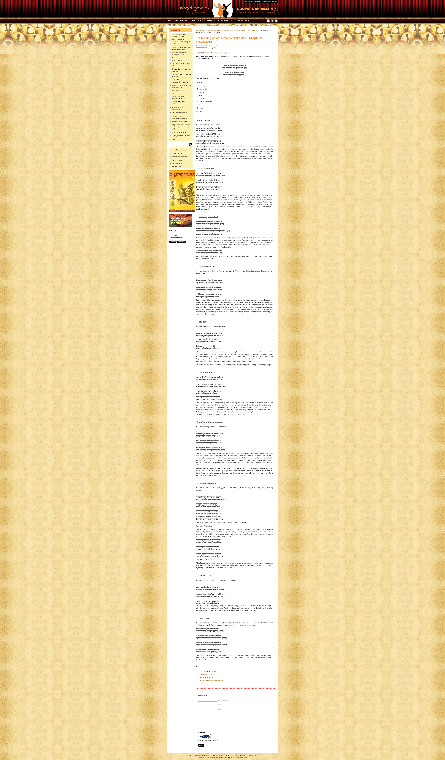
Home (170, 21)
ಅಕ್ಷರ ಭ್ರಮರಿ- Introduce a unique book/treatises (179, 35)
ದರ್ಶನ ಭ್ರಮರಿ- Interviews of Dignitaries (180, 92)
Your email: (173, 235)
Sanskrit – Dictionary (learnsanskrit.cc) (211, 681)
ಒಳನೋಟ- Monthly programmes (177, 108)
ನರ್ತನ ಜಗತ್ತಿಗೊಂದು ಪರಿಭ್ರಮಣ (195, 12)
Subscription (225, 755)
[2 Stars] (199, 47)
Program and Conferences (180, 157)
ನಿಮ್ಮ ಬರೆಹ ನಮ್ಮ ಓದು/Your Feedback (179, 103)
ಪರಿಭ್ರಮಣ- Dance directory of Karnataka (181, 70)
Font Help (234, 755)
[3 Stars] (201, 47)
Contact (171, 25)
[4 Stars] (203, 47)
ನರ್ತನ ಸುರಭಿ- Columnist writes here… (181, 65)
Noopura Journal (187, 21)
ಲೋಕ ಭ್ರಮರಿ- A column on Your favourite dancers (181, 86)
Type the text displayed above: (207, 740)
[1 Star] (197, 47)
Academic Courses (204, 21)
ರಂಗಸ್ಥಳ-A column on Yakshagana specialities (179, 117)
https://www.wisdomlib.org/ (207, 674)
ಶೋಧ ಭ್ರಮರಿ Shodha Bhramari (181, 136)
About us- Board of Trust (203, 755)
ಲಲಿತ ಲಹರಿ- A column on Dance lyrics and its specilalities (179, 55)
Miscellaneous (176, 167)
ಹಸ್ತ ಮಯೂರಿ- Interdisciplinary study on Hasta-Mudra (181, 48)
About (176, 21)
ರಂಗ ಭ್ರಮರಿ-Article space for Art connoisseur (181, 75)
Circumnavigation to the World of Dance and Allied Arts (257, 12)
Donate (248, 21)
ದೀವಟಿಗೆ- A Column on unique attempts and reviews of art (181, 81)
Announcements (177, 163)
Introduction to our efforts (179, 132)
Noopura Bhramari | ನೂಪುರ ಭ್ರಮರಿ (205, 30)
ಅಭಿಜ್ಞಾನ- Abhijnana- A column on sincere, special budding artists (181, 127)
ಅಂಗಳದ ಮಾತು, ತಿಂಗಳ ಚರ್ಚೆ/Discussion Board (179, 97)
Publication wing (221, 21)
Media (240, 21)
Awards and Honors (178, 153)
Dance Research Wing (179, 150)
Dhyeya (245, 757)
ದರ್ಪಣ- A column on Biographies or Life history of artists (181, 42)
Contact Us (252, 755)
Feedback (243, 755)
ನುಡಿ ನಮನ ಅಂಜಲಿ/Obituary (180, 112)
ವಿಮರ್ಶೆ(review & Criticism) (180, 121)
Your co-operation (177, 160)
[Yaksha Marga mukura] (182, 211)
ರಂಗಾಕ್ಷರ (174, 139)
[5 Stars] (205, 47)
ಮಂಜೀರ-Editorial (177, 60)
